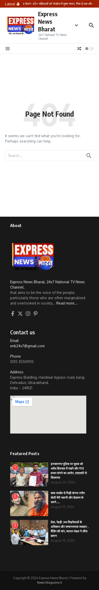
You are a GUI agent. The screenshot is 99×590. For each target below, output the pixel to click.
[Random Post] (79, 49)
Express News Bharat (48, 21)
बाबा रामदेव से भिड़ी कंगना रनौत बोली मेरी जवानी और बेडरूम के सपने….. (68, 497)
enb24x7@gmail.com (27, 346)
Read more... (66, 303)
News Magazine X (49, 582)
